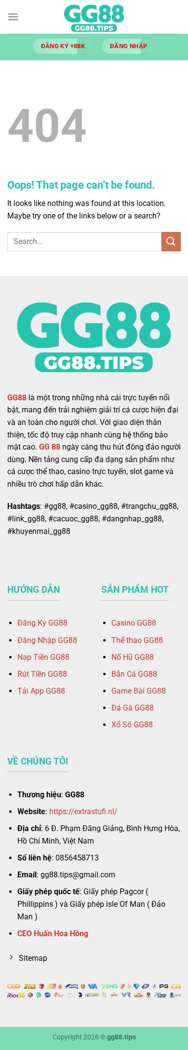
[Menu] (13, 16)
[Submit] (171, 241)
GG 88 (49, 446)
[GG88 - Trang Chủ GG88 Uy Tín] (94, 17)
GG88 (17, 397)
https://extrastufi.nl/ (83, 811)
